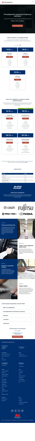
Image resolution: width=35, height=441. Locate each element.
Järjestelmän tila (21, 403)
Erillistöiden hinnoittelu (5, 394)
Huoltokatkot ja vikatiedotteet (23, 402)
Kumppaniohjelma (4, 398)
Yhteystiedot (20, 372)
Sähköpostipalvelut (4, 385)
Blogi (19, 374)
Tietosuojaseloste (21, 379)
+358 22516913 (21, 354)
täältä (26, 162)
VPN (2, 377)
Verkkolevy (3, 389)
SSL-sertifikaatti (4, 379)
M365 (2, 387)
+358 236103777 (4, 365)
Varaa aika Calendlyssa (17, 336)
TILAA (9, 56)
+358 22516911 (4, 354)
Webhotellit (3, 372)
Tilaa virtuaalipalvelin (17, 25)
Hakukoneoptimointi (5, 390)
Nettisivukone (4, 384)
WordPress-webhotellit (5, 374)
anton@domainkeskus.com (17, 332)
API (19, 382)
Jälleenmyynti (4, 400)
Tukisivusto (20, 398)
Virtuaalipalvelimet (4, 382)
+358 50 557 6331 (17, 334)
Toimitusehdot (21, 377)
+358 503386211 (21, 366)
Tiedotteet (20, 400)
